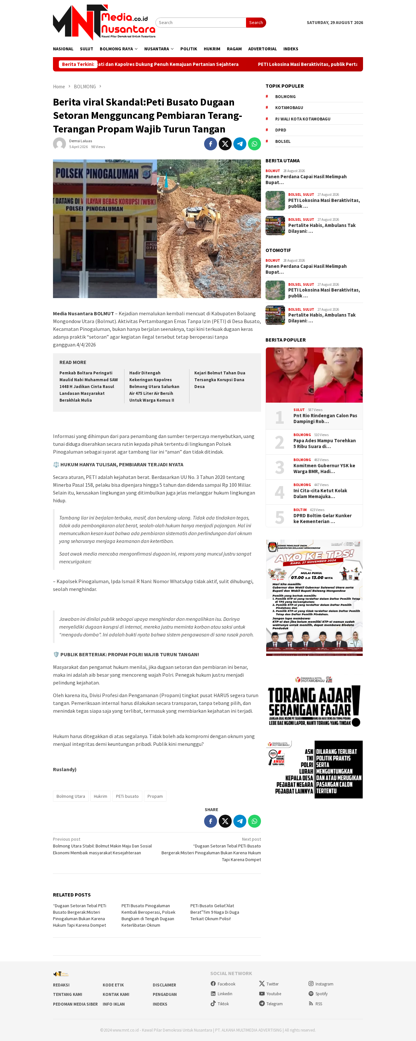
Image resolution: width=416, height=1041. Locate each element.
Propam (155, 796)
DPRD (280, 130)
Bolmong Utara (71, 796)
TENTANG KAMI (67, 994)
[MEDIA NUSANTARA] (104, 22)
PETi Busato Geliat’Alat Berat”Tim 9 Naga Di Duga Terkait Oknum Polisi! (214, 912)
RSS (319, 1004)
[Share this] (210, 143)
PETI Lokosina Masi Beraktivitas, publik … (324, 203)
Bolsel (283, 141)
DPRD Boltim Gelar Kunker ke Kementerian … (322, 518)
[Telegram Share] (239, 143)
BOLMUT (273, 171)
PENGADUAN (165, 994)
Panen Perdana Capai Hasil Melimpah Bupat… (306, 179)
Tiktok (223, 1004)
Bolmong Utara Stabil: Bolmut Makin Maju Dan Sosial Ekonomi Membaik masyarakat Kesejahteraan (102, 846)
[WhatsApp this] (254, 143)
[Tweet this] (225, 143)
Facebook (226, 984)
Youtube (273, 994)
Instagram (324, 984)
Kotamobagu (289, 107)
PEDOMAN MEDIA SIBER (75, 1004)
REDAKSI (61, 985)
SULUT (308, 194)
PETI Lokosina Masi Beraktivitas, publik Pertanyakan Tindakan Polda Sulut (313, 64)
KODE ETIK (113, 985)
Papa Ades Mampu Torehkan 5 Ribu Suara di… (324, 443)
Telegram (274, 1004)
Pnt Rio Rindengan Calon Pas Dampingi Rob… (325, 418)
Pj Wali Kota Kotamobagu (303, 119)
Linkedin (225, 994)
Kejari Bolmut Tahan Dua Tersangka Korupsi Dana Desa (219, 379)
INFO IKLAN (114, 1004)
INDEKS (160, 1004)
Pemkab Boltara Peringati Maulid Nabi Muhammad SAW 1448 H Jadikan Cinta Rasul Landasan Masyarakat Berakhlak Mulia (88, 386)
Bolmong (285, 96)
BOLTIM (300, 510)
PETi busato (127, 796)
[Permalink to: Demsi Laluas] (59, 143)
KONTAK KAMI (116, 994)
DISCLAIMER (164, 985)
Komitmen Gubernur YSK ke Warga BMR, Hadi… (324, 468)
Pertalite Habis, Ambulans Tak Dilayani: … (322, 228)
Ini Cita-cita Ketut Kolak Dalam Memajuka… (320, 493)
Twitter (272, 984)
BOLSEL (294, 194)
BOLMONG (302, 435)
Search (256, 22)
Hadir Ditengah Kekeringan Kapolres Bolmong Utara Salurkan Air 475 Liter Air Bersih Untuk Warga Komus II (154, 386)
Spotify (322, 994)
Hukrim (100, 796)
